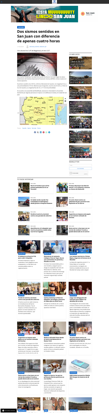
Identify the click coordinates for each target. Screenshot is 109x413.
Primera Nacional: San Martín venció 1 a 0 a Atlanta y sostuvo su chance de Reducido (79, 187)
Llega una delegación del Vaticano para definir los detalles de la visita (78, 299)
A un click (47, 372)
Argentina (22, 253)
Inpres (29, 128)
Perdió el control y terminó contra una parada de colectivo (41, 215)
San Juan (21, 27)
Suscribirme (80, 168)
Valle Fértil (22, 410)
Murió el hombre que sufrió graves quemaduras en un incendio (40, 187)
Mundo (46, 334)
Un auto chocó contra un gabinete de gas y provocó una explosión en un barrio (79, 201)
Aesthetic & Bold (49, 295)
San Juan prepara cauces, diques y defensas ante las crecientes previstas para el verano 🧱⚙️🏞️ (77, 80)
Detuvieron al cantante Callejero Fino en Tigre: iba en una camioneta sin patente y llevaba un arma (54, 258)
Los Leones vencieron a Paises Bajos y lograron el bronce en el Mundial (80, 258)
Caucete (24, 128)
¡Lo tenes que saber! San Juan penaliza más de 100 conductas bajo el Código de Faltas (77, 95)
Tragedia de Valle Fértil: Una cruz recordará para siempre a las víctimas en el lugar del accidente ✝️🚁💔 (77, 64)
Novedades (73, 372)
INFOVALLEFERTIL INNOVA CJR (37, 46)
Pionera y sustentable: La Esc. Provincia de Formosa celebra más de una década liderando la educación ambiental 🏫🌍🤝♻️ (77, 152)
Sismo (39, 128)
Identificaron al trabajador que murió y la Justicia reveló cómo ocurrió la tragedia (41, 230)
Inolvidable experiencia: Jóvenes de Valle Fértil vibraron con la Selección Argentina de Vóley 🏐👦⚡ (77, 138)
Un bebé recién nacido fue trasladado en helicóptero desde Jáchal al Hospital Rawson (41, 201)
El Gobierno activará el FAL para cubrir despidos (27, 257)
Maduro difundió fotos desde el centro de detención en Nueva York (54, 339)
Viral (45, 410)
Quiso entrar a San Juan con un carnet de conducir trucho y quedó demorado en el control (79, 230)
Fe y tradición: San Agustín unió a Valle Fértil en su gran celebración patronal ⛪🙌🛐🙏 (77, 124)
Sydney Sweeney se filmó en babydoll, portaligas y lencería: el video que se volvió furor (54, 299)
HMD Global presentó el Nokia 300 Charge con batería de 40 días (80, 377)
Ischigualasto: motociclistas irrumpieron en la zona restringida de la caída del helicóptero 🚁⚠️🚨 (77, 109)
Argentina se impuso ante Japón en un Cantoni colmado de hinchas (80, 215)
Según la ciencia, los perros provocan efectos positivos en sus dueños (54, 377)
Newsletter (74, 162)
